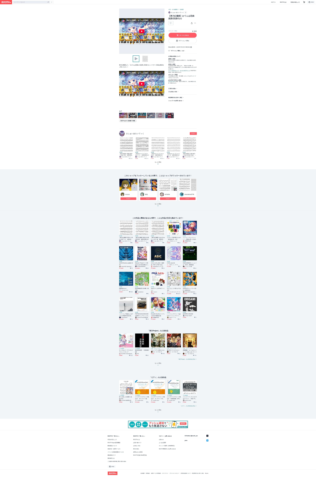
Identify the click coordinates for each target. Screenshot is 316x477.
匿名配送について (112, 445)
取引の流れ (173, 88)
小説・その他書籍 (173, 9)
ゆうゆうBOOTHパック (185, 70)
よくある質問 (162, 442)
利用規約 (148, 473)
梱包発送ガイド (112, 455)
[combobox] (31, 2)
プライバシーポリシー (174, 473)
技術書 (182, 9)
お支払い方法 (173, 91)
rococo (127, 194)
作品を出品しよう (295, 2)
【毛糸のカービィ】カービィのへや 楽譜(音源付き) (173, 154)
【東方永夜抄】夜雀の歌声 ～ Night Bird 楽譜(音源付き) (126, 154)
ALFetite (167, 194)
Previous (120, 31)
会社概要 (143, 473)
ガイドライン (165, 473)
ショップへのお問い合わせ (175, 100)
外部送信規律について (186, 473)
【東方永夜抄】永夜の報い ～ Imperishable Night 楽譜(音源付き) (189, 154)
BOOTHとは (283, 2)
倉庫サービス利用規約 (156, 473)
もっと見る (158, 204)
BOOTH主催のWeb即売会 (140, 455)
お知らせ (161, 439)
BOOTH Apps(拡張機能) (114, 442)
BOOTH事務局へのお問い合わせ (167, 449)
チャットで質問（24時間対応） (167, 445)
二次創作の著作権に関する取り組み (117, 461)
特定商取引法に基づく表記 (175, 97)
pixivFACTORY (171, 81)
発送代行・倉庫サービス (114, 449)
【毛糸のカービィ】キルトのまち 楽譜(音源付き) (157, 154)
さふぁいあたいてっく (135, 133)
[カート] (185, 12)
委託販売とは (111, 458)
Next (163, 31)
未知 (146, 194)
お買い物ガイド (137, 442)
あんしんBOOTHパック (173, 70)
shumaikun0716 (189, 194)
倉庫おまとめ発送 (138, 452)
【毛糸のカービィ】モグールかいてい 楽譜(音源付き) (142, 154)
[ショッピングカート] (304, 2)
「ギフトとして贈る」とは (177, 50)
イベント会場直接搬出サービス (116, 452)
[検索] (48, 2)
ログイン (273, 2)
